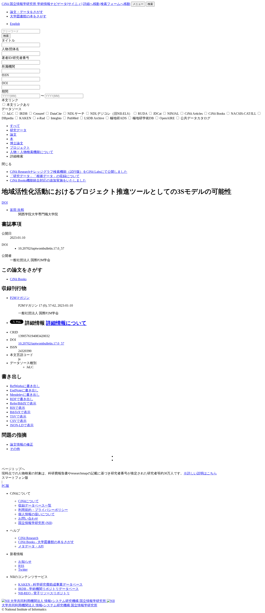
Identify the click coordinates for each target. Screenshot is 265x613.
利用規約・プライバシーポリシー (43, 510)
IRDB (23, 113)
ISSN (5, 75)
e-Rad (41, 118)
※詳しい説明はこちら (200, 473)
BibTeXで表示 (20, 412)
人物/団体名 (10, 49)
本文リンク (10, 100)
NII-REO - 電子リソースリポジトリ (44, 593)
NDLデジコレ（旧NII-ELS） (111, 113)
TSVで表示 (18, 416)
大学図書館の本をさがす (28, 16)
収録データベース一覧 (34, 505)
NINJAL (173, 113)
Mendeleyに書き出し (25, 394)
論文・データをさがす (26, 12)
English (15, 24)
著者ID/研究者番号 (15, 58)
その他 (15, 449)
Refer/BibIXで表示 (23, 403)
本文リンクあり (18, 104)
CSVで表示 (18, 421)
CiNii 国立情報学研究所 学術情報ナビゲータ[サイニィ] (42, 4)
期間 (5, 91)
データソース (12, 109)
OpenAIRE (167, 118)
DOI (5, 83)
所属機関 (8, 66)
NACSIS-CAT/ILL (243, 113)
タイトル (8, 40)
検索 (150, 4)
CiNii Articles (194, 113)
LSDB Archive (94, 118)
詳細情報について (66, 323)
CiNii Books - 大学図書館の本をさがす (46, 542)
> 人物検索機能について (35, 152)
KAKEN (25, 118)
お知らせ (24, 561)
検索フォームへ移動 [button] (115, 4)
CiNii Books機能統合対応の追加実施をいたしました (48, 180)
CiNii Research (28, 538)
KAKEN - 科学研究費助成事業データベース (50, 584)
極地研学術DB (143, 118)
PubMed (72, 118)
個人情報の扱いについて (36, 514)
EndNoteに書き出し (24, 390)
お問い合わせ (28, 518)
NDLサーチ (76, 113)
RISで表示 (17, 407)
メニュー (138, 4)
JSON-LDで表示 (22, 425)
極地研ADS (118, 118)
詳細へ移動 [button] (91, 4)
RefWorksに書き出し (25, 386)
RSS (21, 566)
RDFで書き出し (21, 399)
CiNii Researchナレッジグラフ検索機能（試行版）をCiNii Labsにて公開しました (68, 171)
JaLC (10, 113)
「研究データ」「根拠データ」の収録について (45, 176)
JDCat (157, 113)
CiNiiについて (28, 501)
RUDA (142, 113)
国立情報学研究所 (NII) (35, 523)
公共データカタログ (195, 118)
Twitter (23, 569)
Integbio (56, 118)
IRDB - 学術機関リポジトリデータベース (48, 589)
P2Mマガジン (20, 298)
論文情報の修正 (21, 444)
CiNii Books (217, 113)
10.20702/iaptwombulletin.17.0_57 (41, 343)
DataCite (56, 113)
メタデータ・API (30, 546)
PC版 (5, 485)
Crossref (39, 113)
